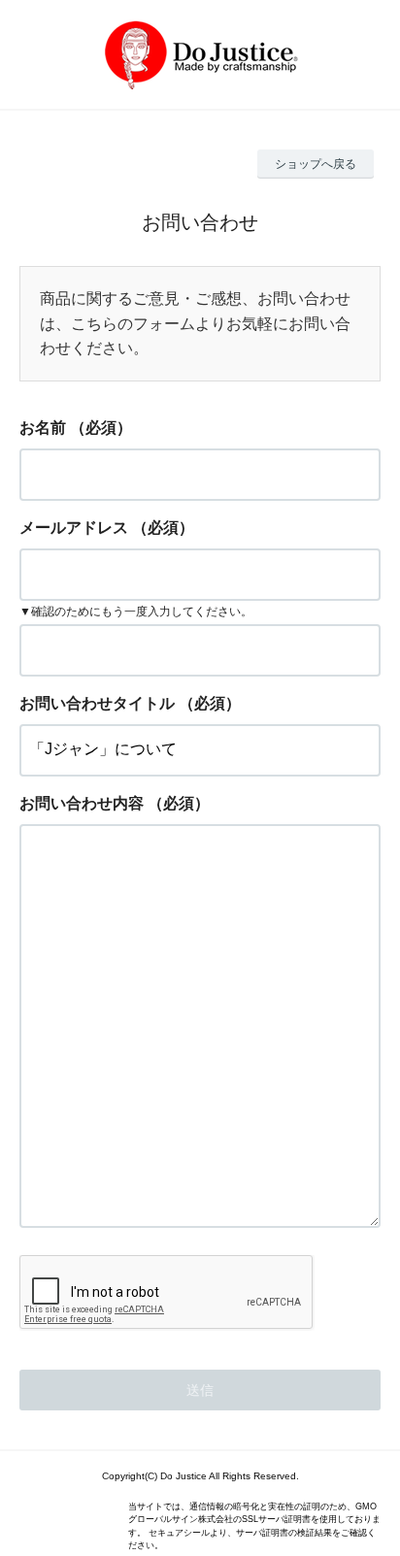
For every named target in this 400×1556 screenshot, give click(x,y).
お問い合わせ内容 (81, 803)
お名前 (42, 427)
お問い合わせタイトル (97, 703)
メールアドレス (73, 527)
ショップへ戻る (315, 164)
